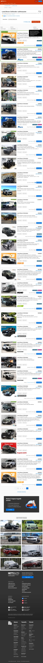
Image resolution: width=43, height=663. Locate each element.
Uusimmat (5, 3)
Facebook (25, 598)
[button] (5, 28)
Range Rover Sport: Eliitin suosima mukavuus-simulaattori (32, 564)
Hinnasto (10, 598)
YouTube (25, 600)
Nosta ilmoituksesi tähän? (13, 31)
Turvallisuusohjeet (25, 587)
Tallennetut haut (11, 583)
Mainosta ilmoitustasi (12, 587)
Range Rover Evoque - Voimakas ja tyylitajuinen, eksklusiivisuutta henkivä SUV (11, 551)
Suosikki (20, 40)
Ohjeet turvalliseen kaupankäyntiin (27, 610)
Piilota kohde (2, 64)
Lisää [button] (14, 3)
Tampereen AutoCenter (30, 353)
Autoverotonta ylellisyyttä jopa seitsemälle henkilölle (11, 526)
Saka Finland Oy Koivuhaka (30, 45)
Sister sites (6, 1)
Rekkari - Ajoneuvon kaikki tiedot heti (27, 607)
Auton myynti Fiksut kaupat (13, 607)
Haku (2, 3)
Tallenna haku (15, 5)
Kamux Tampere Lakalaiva (30, 308)
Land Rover (6, 7)
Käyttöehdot (24, 589)
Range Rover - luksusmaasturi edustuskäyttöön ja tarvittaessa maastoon (32, 538)
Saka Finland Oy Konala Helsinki (29, 484)
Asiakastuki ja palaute (26, 583)
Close (41, 30)
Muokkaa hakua (7, 5)
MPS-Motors (32, 367)
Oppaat (23, 590)
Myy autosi (40, 1)
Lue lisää (10, 509)
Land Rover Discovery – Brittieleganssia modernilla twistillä (11, 564)
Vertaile (25, 40)
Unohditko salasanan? (26, 584)
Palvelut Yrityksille (11, 601)
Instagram (25, 602)
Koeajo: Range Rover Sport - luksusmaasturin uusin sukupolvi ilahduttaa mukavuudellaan (11, 538)
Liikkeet (8, 3)
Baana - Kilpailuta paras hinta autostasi (13, 610)
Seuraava (27, 488)
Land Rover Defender (21, 39)
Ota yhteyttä (39, 45)
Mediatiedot (10, 599)
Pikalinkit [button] (11, 3)
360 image (8, 288)
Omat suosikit (11, 586)
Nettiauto (3, 1)
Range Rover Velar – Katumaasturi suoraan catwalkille (32, 551)
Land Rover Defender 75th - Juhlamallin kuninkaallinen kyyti (32, 526)
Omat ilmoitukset (11, 584)
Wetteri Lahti (32, 141)
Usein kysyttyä (25, 586)
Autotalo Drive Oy (31, 154)
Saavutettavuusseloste (26, 592)
